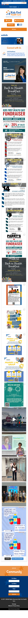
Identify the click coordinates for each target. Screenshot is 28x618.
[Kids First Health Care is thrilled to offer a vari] (14, 295)
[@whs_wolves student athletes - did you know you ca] (14, 220)
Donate (11, 25)
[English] (2, 4)
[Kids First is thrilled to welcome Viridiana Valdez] (14, 70)
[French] (4, 4)
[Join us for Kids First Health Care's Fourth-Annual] (14, 95)
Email (14, 588)
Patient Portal (19, 20)
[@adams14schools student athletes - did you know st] (14, 195)
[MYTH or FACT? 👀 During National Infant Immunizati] (14, 469)
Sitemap (14, 604)
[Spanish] (8, 4)
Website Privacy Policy (14, 606)
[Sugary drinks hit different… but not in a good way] (14, 544)
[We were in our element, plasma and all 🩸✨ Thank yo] (14, 419)
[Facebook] (18, 25)
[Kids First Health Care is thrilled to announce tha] (14, 444)
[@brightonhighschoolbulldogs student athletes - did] (14, 145)
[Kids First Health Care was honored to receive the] (14, 494)
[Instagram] (21, 25)
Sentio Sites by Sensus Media (14, 609)
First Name (14, 578)
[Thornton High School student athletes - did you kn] (14, 170)
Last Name (14, 583)
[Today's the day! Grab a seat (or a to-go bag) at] (14, 120)
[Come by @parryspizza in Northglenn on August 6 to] (14, 245)
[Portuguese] (6, 4)
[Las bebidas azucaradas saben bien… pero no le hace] (14, 519)
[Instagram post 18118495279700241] (14, 270)
